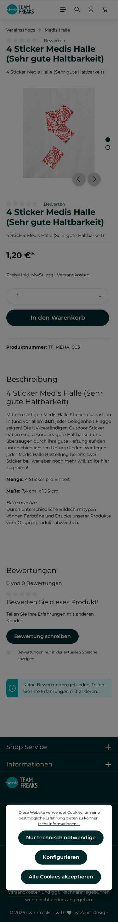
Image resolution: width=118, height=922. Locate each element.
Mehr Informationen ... (59, 823)
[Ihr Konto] (91, 9)
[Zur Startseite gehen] (20, 9)
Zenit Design (94, 912)
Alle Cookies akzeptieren (61, 877)
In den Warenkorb (58, 317)
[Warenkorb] (105, 9)
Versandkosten (24, 892)
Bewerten (54, 41)
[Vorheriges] (79, 179)
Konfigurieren (61, 857)
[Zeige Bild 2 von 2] (107, 147)
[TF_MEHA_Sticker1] (59, 133)
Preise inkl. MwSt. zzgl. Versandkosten (47, 275)
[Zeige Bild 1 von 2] (107, 139)
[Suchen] (77, 9)
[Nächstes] (94, 179)
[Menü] (63, 9)
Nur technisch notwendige (61, 838)
